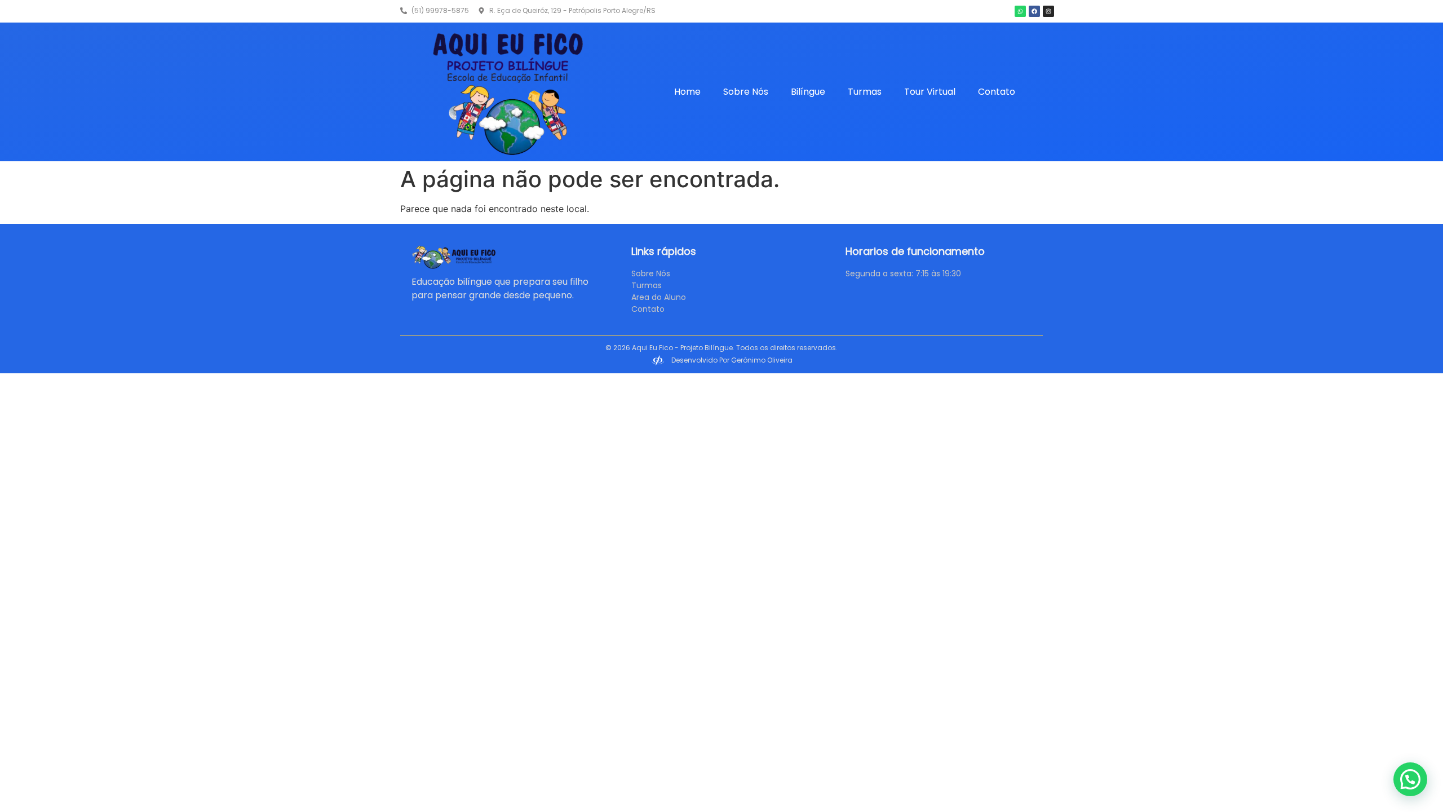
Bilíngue (808, 91)
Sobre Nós (745, 91)
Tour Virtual (929, 91)
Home (687, 91)
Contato (996, 91)
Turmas (865, 91)
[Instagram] (1048, 11)
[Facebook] (1034, 11)
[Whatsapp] (1020, 11)
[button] (1410, 779)
